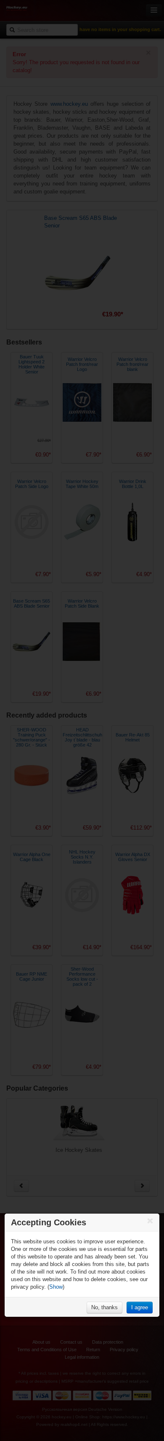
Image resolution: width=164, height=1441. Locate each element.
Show (56, 1287)
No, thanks (104, 1307)
